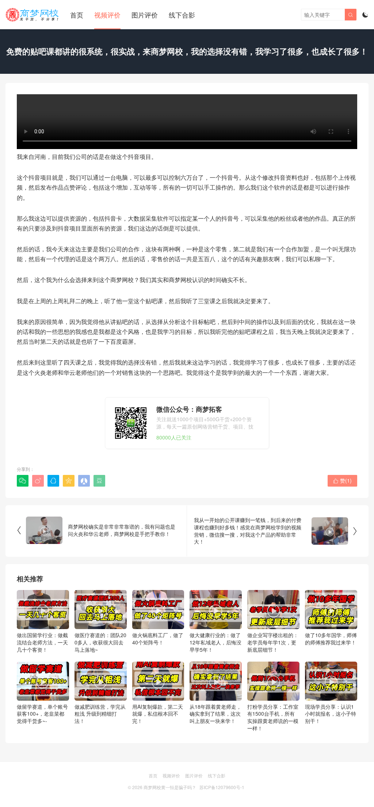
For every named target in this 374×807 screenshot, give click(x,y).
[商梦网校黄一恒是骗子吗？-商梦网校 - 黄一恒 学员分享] (32, 14)
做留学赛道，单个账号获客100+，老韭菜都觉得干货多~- (42, 699)
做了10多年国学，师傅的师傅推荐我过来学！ (331, 624)
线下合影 (182, 14)
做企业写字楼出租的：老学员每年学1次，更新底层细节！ (272, 627)
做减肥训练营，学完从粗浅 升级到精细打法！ (100, 699)
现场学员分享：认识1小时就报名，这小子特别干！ (330, 699)
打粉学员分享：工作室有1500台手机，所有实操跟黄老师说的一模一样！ (272, 702)
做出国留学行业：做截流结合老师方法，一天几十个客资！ (42, 627)
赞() (342, 480)
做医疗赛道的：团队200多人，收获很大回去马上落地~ (100, 627)
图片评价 (144, 14)
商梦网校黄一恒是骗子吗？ (170, 787)
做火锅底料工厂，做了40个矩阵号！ (157, 624)
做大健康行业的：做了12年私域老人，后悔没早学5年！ (215, 627)
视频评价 (107, 14)
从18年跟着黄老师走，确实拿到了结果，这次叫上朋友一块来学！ (215, 699)
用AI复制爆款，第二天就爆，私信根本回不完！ (157, 699)
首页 (76, 14)
